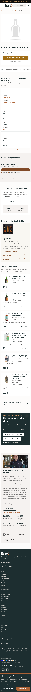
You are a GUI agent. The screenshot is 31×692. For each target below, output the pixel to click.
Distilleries (4, 603)
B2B (2, 627)
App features (4, 625)
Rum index (4, 609)
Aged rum (4, 45)
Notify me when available (17, 57)
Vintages (3, 607)
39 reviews (20, 361)
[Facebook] (2, 566)
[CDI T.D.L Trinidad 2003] (7, 297)
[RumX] (8, 5)
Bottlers (3, 605)
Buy (2, 69)
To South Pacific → (10, 201)
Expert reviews (5, 596)
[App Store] (3, 670)
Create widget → (21, 149)
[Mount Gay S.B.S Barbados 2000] (7, 317)
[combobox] (19, 5)
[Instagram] (6, 566)
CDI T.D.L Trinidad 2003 (19, 294)
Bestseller (3, 576)
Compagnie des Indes (9, 102)
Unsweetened (13, 108)
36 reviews (20, 341)
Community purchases (19, 69)
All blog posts (4, 598)
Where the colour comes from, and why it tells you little (14, 258)
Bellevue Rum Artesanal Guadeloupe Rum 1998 (19, 356)
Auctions (3, 580)
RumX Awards (5, 583)
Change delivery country (15, 61)
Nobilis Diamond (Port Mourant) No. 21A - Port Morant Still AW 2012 (19, 335)
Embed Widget (5, 629)
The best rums (5, 578)
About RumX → (10, 508)
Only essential (8, 689)
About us (3, 618)
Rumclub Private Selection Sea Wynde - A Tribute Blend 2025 (20, 376)
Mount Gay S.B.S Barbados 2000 (17, 314)
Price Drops (4, 611)
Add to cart (24, 287)
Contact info (4, 643)
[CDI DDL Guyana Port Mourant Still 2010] (7, 280)
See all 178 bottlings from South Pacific (15, 403)
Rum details (8, 69)
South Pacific (6, 97)
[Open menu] (3, 5)
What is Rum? (5, 592)
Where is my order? (6, 639)
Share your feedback (6, 641)
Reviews (3, 621)
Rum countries (5, 600)
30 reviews (20, 384)
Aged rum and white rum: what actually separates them (14, 254)
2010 (4, 129)
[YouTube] (10, 566)
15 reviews (20, 283)
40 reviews (20, 320)
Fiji (3, 91)
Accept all (23, 689)
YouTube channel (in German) (12, 512)
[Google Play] (7, 670)
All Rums (3, 574)
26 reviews (20, 300)
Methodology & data (6, 623)
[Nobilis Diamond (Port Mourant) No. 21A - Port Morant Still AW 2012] (7, 337)
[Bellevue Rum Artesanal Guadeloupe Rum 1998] (7, 358)
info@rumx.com (6, 562)
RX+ (2, 631)
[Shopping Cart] (28, 5)
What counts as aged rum (11, 251)
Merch (3, 585)
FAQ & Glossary (5, 594)
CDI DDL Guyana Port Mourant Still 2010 (18, 277)
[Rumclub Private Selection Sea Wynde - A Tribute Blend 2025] (7, 379)
